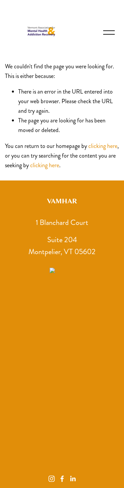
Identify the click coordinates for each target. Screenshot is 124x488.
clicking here (102, 146)
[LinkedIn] (72, 478)
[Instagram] (51, 478)
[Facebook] (62, 478)
